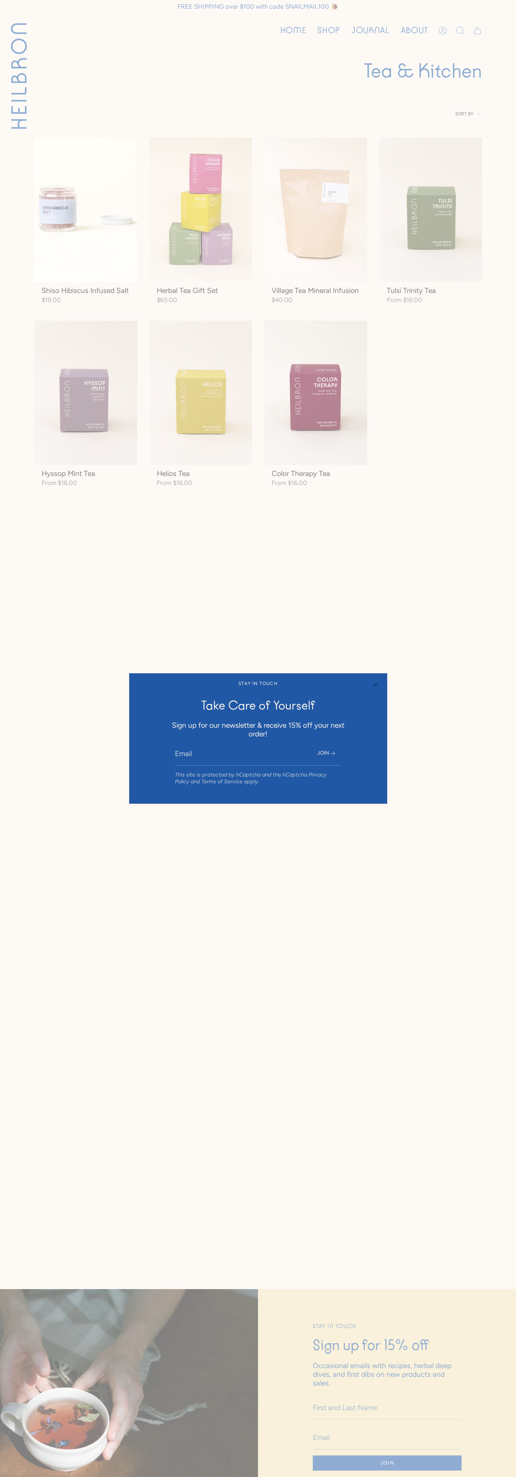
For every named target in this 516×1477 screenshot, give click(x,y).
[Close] (376, 684)
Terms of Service (222, 781)
